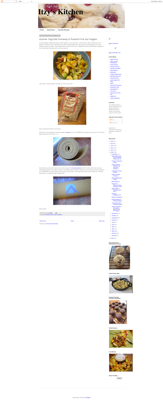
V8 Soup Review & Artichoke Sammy (117, 203)
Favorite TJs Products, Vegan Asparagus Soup (117, 185)
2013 (112, 143)
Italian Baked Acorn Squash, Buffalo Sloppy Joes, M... (117, 157)
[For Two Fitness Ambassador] (109, 39)
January (114, 235)
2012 (112, 145)
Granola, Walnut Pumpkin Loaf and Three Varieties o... (116, 166)
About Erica (51, 30)
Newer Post (43, 221)
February (114, 233)
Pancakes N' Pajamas (115, 85)
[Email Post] (56, 213)
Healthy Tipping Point (115, 74)
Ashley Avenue (114, 64)
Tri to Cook (113, 91)
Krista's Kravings (114, 78)
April (113, 229)
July (113, 222)
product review (53, 214)
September (115, 218)
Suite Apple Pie (114, 89)
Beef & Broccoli (116, 181)
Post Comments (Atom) (52, 223)
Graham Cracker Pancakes (116, 175)
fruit (44, 214)
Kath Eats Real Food (115, 76)
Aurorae (68, 132)
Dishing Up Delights (115, 68)
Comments (114, 122)
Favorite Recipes (63, 30)
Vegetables (59, 214)
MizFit (111, 83)
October (114, 215)
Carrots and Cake (114, 66)
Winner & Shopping (117, 197)
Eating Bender (114, 70)
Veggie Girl (113, 96)
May (113, 226)
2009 (112, 152)
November (115, 213)
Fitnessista (113, 72)
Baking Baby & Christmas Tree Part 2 (116, 190)
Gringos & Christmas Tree (116, 194)
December (115, 154)
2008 (112, 238)
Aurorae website (76, 168)
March (113, 231)
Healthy (47, 214)
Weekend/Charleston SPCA (117, 178)
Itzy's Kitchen (60, 11)
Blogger (88, 397)
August (114, 220)
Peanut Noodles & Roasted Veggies (117, 200)
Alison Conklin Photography (114, 62)
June (113, 224)
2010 (112, 150)
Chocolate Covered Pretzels (117, 171)
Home (42, 30)
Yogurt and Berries (115, 98)
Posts (112, 120)
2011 (112, 148)
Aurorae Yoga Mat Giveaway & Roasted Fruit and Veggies (116, 208)
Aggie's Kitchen (114, 59)
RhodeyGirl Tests (114, 87)
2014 (112, 141)
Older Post (101, 221)
